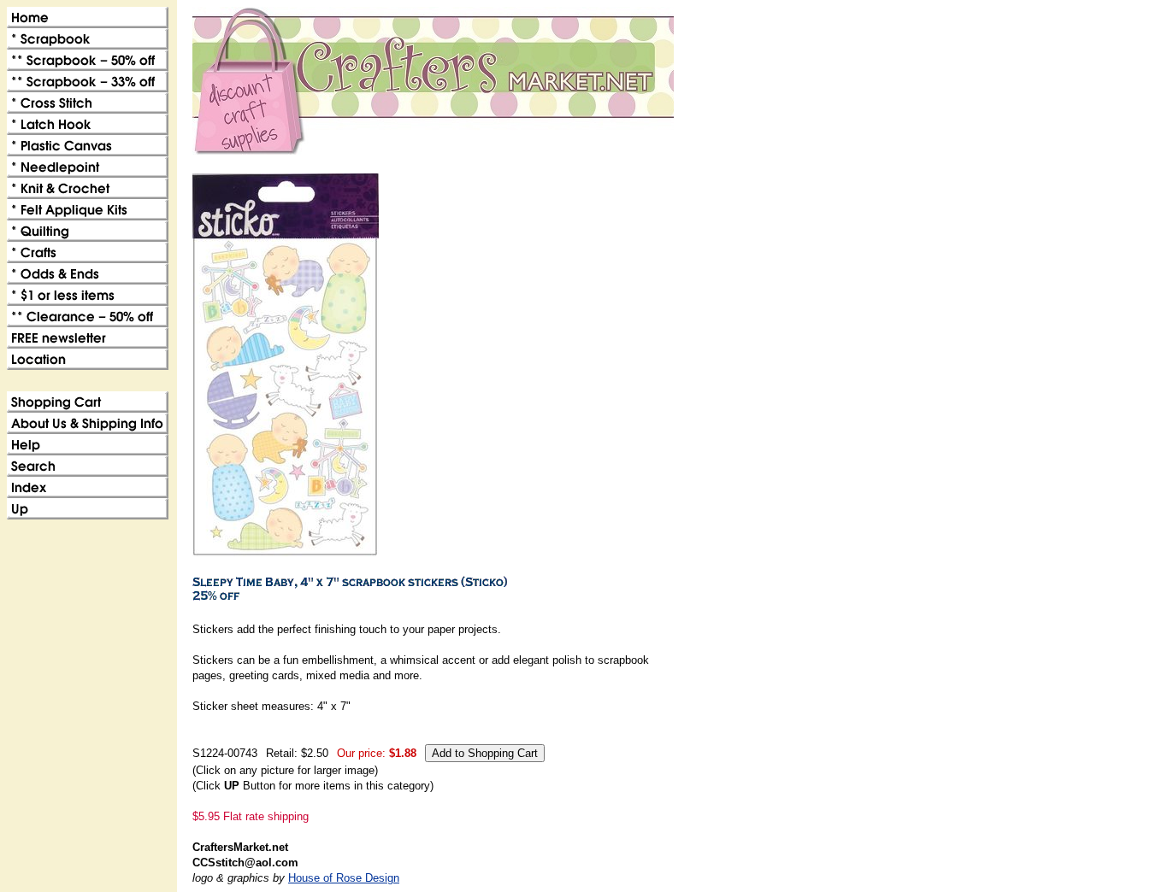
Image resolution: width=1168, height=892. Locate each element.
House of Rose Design (343, 877)
